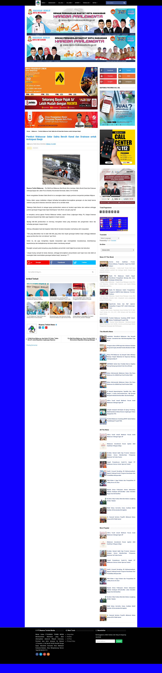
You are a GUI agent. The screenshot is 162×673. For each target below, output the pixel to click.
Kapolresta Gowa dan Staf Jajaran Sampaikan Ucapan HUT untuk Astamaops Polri (122, 306)
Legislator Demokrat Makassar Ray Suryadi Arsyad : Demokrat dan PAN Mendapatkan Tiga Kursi (121, 338)
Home (28, 131)
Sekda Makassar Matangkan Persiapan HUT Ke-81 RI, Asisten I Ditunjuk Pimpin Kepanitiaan (83, 318)
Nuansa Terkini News (47, 325)
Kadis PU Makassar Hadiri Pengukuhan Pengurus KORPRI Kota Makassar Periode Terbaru (122, 292)
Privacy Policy (71, 641)
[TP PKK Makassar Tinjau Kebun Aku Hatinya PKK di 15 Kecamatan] (38, 308)
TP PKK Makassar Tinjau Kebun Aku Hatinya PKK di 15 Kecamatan (36, 317)
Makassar (34, 131)
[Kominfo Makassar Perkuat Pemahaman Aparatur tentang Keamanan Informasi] (38, 289)
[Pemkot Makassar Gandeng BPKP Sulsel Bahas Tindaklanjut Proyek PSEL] (61, 289)
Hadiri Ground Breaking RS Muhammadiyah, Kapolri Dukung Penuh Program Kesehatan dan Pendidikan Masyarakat (121, 473)
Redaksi (69, 636)
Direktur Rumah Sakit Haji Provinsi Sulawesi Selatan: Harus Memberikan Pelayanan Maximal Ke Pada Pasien (121, 455)
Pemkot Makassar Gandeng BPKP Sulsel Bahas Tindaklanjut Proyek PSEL (60, 298)
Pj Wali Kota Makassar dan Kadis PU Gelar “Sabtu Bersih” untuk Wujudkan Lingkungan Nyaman (43, 339)
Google (38, 262)
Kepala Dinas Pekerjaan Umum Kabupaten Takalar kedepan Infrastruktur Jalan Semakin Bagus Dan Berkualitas (121, 491)
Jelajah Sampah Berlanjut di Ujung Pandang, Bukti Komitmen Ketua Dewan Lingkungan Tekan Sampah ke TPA (121, 412)
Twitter (84, 262)
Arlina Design (84, 661)
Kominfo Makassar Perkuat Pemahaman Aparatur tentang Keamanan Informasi (34, 299)
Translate (113, 240)
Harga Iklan (70, 634)
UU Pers (69, 639)
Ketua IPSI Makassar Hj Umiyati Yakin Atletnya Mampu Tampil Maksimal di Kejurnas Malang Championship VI (121, 357)
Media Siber (122, 661)
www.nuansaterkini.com (105, 661)
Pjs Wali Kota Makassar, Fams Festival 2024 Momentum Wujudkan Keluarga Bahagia (81, 339)
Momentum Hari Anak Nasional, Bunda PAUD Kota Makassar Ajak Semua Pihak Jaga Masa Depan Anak (60, 318)
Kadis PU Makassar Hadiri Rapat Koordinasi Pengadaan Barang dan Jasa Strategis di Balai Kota (122, 278)
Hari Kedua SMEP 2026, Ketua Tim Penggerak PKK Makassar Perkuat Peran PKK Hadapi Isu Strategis (82, 299)
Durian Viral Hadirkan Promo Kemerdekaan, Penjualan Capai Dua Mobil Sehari (122, 264)
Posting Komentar (32, 345)
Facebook (61, 262)
